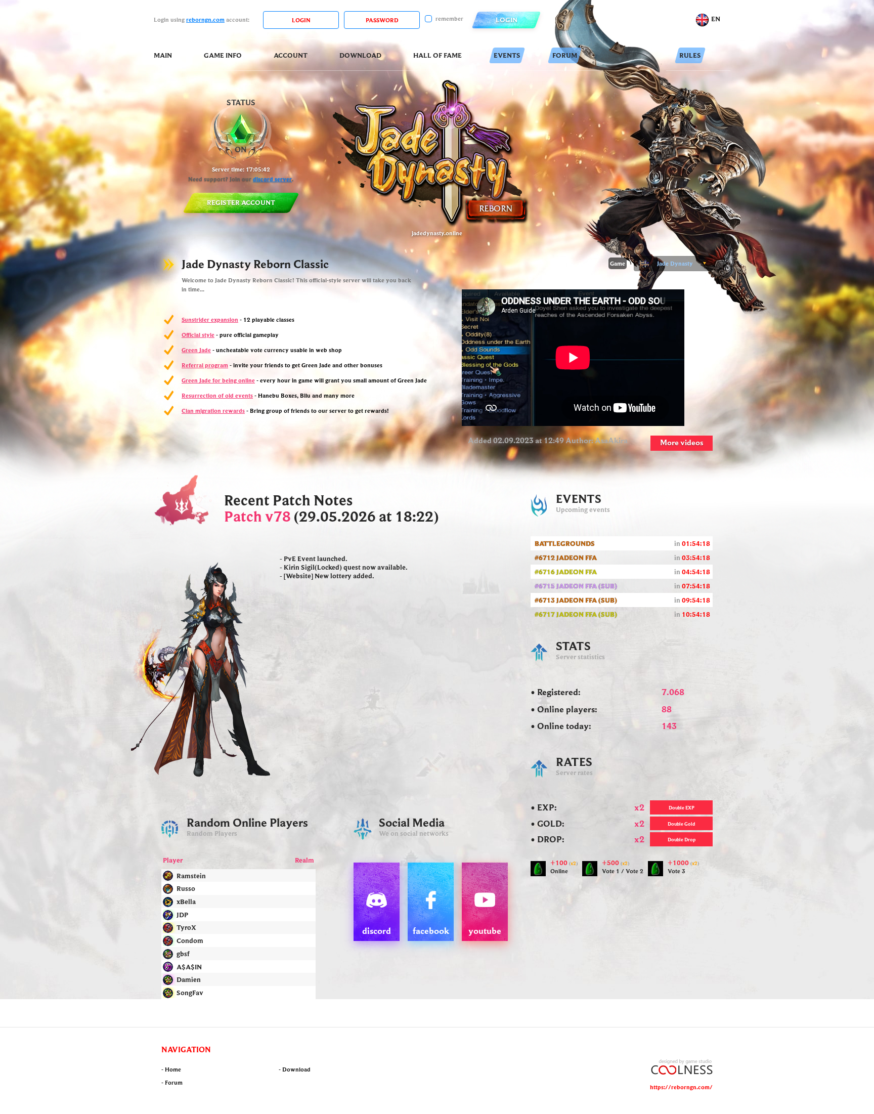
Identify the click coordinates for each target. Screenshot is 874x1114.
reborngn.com (205, 19)
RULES (690, 55)
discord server (272, 179)
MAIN (163, 55)
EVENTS (507, 55)
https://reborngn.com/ (681, 1087)
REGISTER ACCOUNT (241, 202)
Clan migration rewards (213, 410)
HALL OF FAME (437, 55)
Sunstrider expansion (210, 319)
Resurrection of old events (217, 395)
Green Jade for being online (218, 380)
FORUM (564, 55)
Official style (198, 334)
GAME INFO (223, 55)
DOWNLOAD (360, 55)
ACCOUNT (291, 55)
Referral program (205, 365)
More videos (681, 442)
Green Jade (196, 350)
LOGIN (506, 19)
